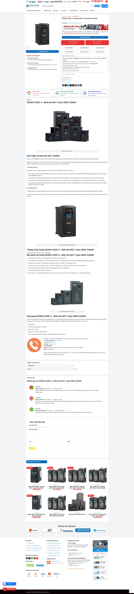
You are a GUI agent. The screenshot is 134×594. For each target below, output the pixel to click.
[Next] (110, 531)
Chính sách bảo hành (53, 553)
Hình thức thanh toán (53, 555)
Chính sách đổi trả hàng (54, 548)
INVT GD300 (75, 369)
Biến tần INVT (76, 16)
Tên (30, 441)
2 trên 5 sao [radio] (31, 427)
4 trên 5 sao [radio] (40, 427)
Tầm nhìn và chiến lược (33, 550)
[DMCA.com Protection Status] (30, 565)
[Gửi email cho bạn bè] (73, 85)
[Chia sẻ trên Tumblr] (81, 85)
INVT (73, 365)
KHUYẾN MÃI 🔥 (73, 10)
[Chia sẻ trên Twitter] (68, 85)
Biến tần (69, 16)
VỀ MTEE (55, 10)
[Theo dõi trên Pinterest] (34, 558)
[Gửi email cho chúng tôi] (29, 558)
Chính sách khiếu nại (53, 550)
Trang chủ (64, 16)
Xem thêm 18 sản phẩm (68, 55)
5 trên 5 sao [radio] (46, 427)
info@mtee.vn (52, 344)
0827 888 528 (53, 64)
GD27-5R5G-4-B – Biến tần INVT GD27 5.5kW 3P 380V (56, 487)
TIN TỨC (63, 10)
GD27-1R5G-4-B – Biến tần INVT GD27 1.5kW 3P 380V (98, 515)
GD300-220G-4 (67, 82)
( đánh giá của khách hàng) (74, 23)
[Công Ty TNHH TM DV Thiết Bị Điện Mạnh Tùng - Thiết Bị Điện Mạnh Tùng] (33, 6)
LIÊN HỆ (92, 10)
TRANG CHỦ (47, 10)
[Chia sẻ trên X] (65, 85)
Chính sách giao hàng (54, 545)
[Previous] (22, 531)
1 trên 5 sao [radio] (29, 427)
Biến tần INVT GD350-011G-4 (77, 514)
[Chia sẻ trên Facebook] (63, 85)
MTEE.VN (69, 352)
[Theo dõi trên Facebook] (27, 558)
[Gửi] (91, 6)
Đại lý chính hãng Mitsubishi (34, 548)
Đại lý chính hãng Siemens (34, 545)
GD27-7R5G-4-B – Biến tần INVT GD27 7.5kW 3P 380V (77, 487)
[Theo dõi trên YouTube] (37, 558)
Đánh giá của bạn (33, 425)
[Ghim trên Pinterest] (76, 85)
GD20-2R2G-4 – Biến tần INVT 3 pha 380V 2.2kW (36, 515)
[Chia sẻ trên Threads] (71, 85)
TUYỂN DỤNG (84, 10)
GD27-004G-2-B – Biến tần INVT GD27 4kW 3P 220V (56, 515)
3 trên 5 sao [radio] (35, 427)
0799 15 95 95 (79, 563)
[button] (104, 6)
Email (68, 441)
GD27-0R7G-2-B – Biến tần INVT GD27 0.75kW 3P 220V (97, 487)
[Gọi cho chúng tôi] (32, 558)
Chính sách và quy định (54, 543)
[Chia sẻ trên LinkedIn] (78, 85)
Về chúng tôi (30, 543)
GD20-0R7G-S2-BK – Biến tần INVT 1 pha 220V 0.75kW (36, 487)
